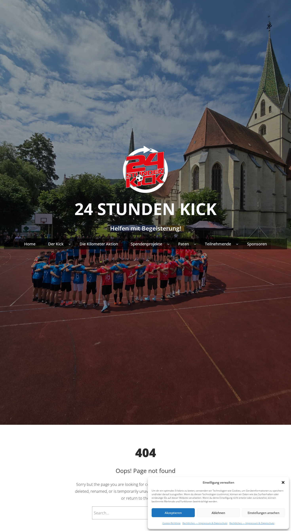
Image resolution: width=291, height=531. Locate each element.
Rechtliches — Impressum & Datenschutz (205, 523)
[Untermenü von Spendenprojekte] (168, 244)
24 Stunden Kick (145, 209)
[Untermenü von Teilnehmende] (237, 244)
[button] (283, 482)
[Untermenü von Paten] (195, 244)
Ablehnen (218, 513)
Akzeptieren (173, 513)
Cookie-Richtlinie (172, 523)
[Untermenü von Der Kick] (69, 244)
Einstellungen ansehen (263, 513)
